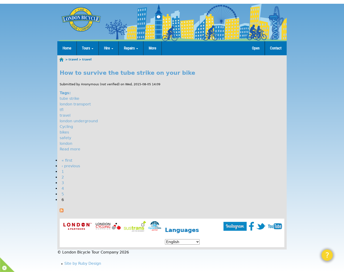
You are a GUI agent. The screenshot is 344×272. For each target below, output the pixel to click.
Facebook (251, 226)
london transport (75, 104)
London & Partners (77, 226)
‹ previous (71, 166)
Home (66, 48)
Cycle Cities (154, 226)
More (152, 48)
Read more (70, 149)
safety (65, 138)
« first (67, 160)
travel (65, 115)
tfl (61, 110)
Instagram (235, 226)
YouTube (275, 226)
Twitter (261, 226)
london (66, 143)
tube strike (69, 98)
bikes (64, 132)
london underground (79, 121)
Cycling (66, 126)
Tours (86, 48)
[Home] (81, 19)
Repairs (130, 48)
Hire (107, 48)
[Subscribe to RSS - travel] (61, 211)
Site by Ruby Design (82, 263)
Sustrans (135, 226)
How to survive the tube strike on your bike (127, 73)
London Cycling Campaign (108, 226)
